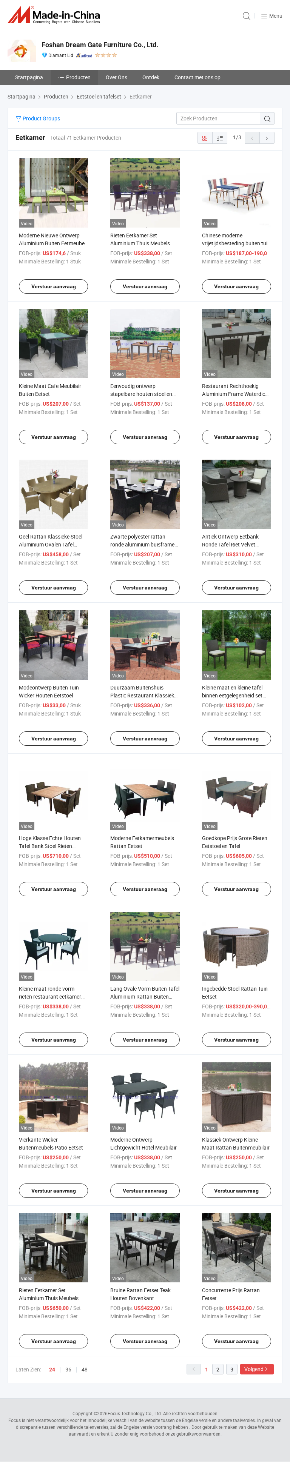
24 (52, 1370)
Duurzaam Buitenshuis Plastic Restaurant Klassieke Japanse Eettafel (143, 695)
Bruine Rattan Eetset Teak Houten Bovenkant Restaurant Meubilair (140, 1298)
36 (68, 1369)
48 (85, 1369)
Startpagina (29, 77)
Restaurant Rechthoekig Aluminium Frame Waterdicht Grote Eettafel (236, 393)
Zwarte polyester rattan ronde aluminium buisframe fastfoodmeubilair (142, 544)
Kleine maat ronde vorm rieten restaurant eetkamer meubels (50, 996)
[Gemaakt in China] (55, 15)
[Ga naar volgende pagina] (267, 137)
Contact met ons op (197, 77)
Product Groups (41, 118)
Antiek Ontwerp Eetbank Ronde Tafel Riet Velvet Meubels (230, 544)
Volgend (254, 1369)
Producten (78, 77)
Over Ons (116, 77)
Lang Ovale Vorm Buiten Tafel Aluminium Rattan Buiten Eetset (144, 996)
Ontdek (150, 77)
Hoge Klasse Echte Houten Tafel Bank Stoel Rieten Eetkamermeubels (50, 845)
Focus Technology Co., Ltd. (135, 1413)
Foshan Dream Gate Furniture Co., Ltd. (100, 45)
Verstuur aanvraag (53, 286)
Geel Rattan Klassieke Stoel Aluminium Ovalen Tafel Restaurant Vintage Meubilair (53, 544)
